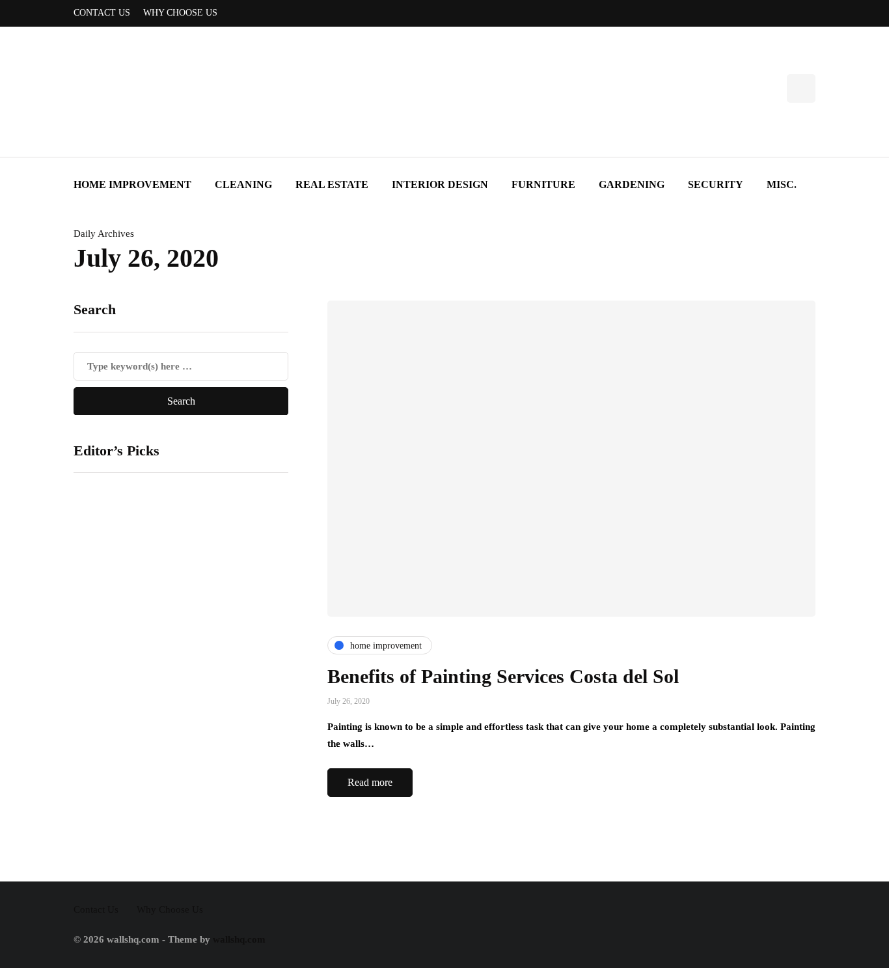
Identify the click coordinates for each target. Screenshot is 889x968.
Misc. (782, 184)
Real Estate (331, 184)
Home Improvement (132, 184)
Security (715, 184)
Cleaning (243, 184)
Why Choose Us (180, 13)
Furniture (543, 184)
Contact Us (102, 13)
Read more (370, 782)
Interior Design (440, 184)
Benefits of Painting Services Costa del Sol (503, 676)
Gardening (631, 184)
